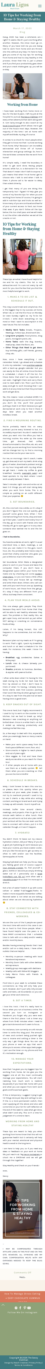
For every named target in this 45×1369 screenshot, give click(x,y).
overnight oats (29, 473)
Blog (22, 32)
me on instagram (32, 1154)
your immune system (13, 868)
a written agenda (34, 365)
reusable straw (9, 880)
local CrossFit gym (11, 126)
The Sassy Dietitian (29, 117)
